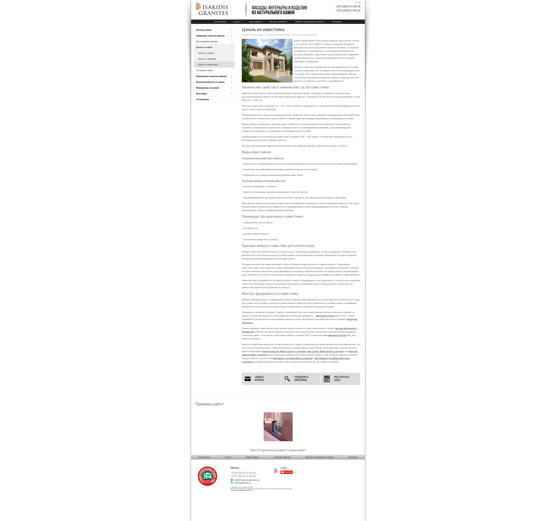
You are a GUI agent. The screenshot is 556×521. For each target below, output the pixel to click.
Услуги (236, 21)
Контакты (337, 21)
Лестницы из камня (204, 70)
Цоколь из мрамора (207, 59)
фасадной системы (325, 315)
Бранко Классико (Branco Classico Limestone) (284, 351)
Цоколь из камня (204, 47)
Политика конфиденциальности (242, 490)
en (356, 2)
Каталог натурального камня (309, 21)
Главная (245, 35)
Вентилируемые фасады (207, 41)
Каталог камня (204, 30)
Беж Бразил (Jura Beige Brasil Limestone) (293, 358)
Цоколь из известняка (208, 65)
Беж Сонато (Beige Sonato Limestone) (325, 351)
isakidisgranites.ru (242, 482)
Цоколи (295, 35)
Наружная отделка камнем (210, 35)
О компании (220, 21)
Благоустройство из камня (210, 82)
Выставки (201, 93)
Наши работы (255, 21)
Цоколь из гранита (206, 53)
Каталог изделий (277, 21)
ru (360, 2)
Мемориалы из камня (207, 88)
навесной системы (337, 335)
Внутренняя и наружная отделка (277, 35)
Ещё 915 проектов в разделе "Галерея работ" (278, 450)
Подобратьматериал (301, 379)
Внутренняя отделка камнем (211, 76)
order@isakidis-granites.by (246, 480)
